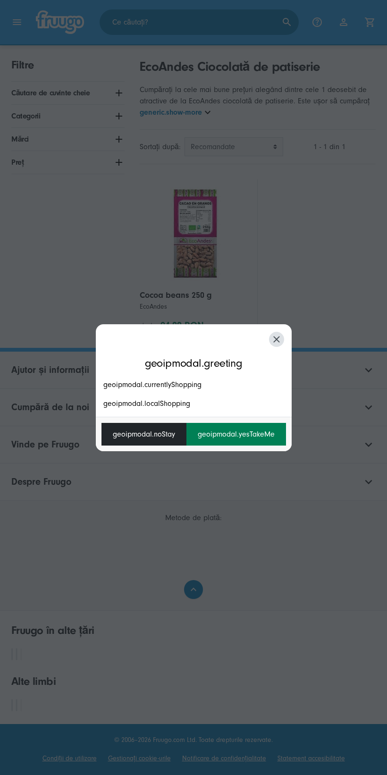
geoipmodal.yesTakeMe (236, 434)
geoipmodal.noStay (144, 434)
